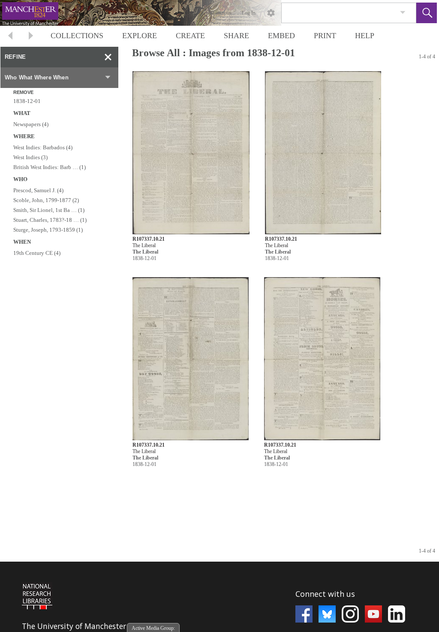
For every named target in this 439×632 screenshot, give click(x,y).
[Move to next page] (31, 37)
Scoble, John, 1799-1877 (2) (46, 200)
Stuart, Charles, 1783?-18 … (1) (50, 220)
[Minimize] (108, 57)
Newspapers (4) (30, 124)
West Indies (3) (30, 157)
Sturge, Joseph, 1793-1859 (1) (48, 230)
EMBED (281, 35)
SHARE (236, 35)
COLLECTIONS (77, 35)
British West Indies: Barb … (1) (49, 167)
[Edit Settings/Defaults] (271, 13)
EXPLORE (139, 35)
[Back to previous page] (10, 37)
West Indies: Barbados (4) (42, 147)
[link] (403, 12)
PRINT (325, 35)
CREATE (190, 35)
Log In (249, 13)
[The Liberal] (191, 153)
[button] (426, 13)
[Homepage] (161, 13)
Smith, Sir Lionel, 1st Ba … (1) (48, 210)
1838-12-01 (27, 101)
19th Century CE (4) (36, 253)
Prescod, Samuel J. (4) (38, 190)
